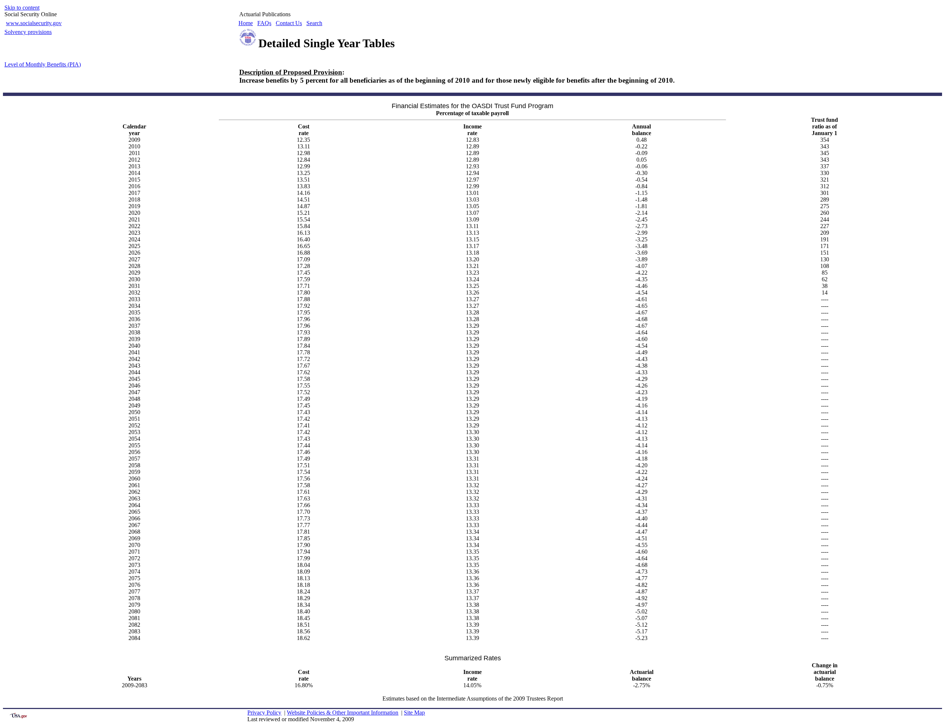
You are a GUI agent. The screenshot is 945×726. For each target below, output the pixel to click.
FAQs (264, 23)
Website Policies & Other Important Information (342, 712)
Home (245, 23)
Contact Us (289, 23)
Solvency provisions (28, 32)
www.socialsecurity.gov (34, 23)
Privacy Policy (264, 712)
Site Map (414, 712)
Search (314, 23)
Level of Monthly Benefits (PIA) (42, 64)
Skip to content (21, 7)
